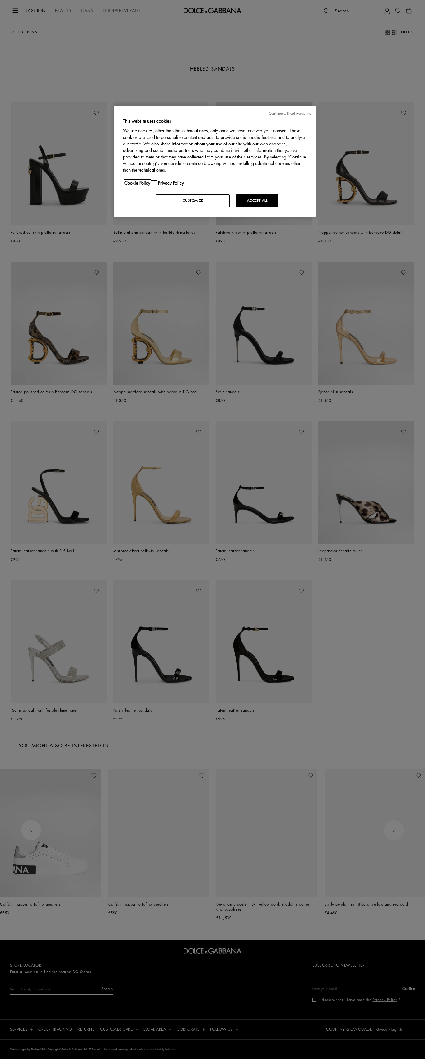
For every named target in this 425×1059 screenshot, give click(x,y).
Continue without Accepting (290, 113)
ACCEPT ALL (257, 200)
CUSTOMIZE (193, 200)
